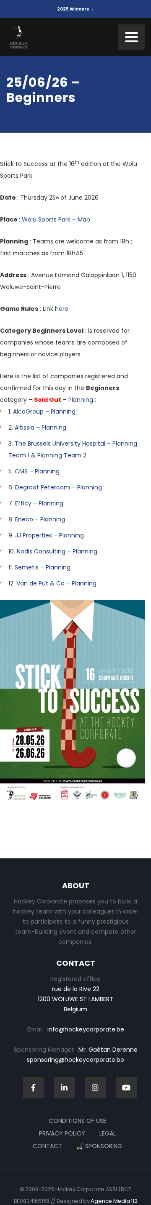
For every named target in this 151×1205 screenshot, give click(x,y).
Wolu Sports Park (46, 219)
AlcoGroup (28, 411)
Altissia (24, 427)
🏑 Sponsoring (99, 1146)
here (61, 309)
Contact (47, 1146)
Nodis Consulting (41, 551)
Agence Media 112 (114, 1201)
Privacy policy (62, 1133)
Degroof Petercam (42, 487)
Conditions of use (77, 1121)
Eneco (24, 519)
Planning (80, 399)
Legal (107, 1133)
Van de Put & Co (40, 583)
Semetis (27, 567)
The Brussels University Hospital (60, 443)
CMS (21, 471)
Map (84, 219)
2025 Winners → (75, 9)
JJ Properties (33, 535)
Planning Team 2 (61, 455)
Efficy (23, 503)
